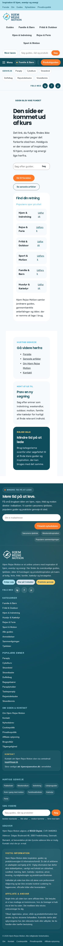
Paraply (18, 71)
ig (45, 86)
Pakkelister (8, 786)
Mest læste (10, 53)
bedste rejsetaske (9, 819)
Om (12, 7)
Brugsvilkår (7, 742)
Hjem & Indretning (22, 35)
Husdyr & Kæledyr (11, 617)
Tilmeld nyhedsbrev (47, 526)
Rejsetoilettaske (24, 78)
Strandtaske (8, 672)
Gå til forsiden (24, 178)
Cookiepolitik (8, 727)
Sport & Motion (31, 43)
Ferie (6, 799)
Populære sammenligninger (47, 539)
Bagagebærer (9, 682)
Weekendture (23, 786)
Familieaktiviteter (35, 792)
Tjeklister (6, 646)
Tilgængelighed (9, 746)
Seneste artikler (32, 358)
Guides (20, 7)
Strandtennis (42, 78)
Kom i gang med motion (14, 792)
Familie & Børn (27, 27)
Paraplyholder (9, 687)
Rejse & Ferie (44, 35)
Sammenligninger (10, 641)
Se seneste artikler (26, 187)
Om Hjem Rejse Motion (13, 713)
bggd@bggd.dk (11, 762)
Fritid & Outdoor (48, 27)
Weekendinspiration (50, 533)
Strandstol (45, 71)
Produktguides (50, 62)
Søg (56, 53)
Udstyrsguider (51, 786)
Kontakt (27, 372)
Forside (5, 7)
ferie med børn (54, 819)
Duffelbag (8, 78)
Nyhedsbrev (30, 7)
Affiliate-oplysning (10, 737)
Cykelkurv (31, 71)
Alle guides (7, 632)
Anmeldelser (8, 636)
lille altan (24, 819)
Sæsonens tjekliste (30, 533)
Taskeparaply (8, 691)
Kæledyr (49, 792)
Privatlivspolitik (44, 7)
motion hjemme (37, 819)
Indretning (37, 786)
